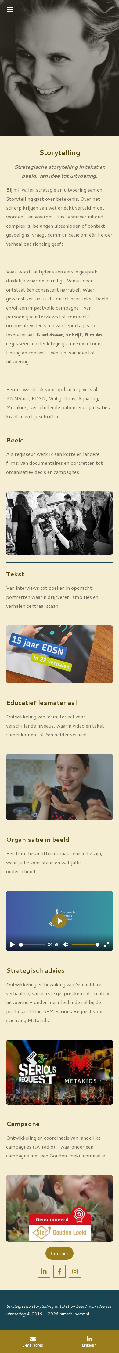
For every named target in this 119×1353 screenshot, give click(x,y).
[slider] (32, 945)
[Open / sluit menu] (9, 9)
